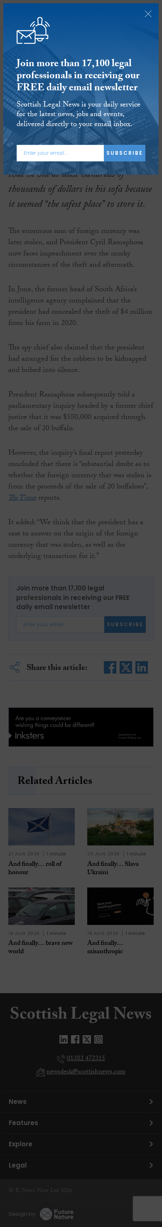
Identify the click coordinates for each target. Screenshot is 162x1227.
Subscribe (124, 152)
